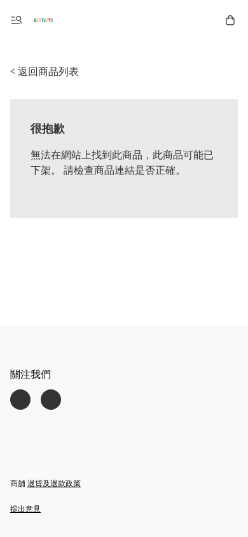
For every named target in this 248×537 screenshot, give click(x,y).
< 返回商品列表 (44, 71)
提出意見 (25, 508)
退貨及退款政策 (54, 483)
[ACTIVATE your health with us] (43, 20)
